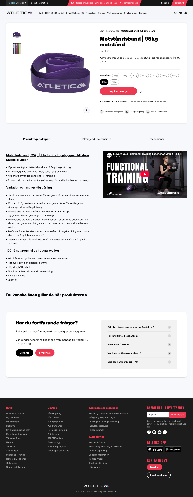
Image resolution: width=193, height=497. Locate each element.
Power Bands (112, 31)
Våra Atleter (53, 417)
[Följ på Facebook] (149, 432)
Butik (40, 13)
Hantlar (10, 442)
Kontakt (143, 13)
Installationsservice (98, 426)
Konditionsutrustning (16, 434)
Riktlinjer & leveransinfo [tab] (96, 139)
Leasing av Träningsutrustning (104, 421)
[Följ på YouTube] (159, 432)
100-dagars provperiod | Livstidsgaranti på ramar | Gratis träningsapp (104, 3)
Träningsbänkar (14, 438)
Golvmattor (12, 463)
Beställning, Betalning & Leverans (105, 446)
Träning (101, 13)
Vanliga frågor (96, 458)
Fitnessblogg (54, 442)
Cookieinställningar (98, 463)
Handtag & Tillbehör (16, 458)
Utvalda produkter (15, 413)
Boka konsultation (39, 3)
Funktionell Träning (15, 454)
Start (102, 31)
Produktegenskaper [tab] (36, 139)
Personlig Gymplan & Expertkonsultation (109, 413)
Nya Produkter (13, 417)
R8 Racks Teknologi (57, 430)
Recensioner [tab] (156, 139)
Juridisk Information (99, 454)
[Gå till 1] (17, 35)
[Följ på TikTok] (165, 432)
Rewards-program (57, 446)
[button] (180, 13)
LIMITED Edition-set (54, 13)
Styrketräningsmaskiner (18, 430)
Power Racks (12, 421)
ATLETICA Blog (55, 438)
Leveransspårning (98, 450)
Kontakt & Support (98, 442)
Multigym (10, 426)
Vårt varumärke (114, 13)
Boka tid (24, 352)
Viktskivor (11, 446)
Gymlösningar (130, 13)
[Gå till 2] (17, 49)
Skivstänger (12, 450)
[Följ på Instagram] (154, 432)
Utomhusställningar (16, 467)
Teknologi (91, 13)
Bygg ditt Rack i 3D (75, 13)
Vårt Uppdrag (54, 413)
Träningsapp (54, 434)
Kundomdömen (55, 421)
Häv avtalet (94, 467)
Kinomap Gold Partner (59, 450)
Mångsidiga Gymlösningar (102, 417)
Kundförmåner (55, 426)
